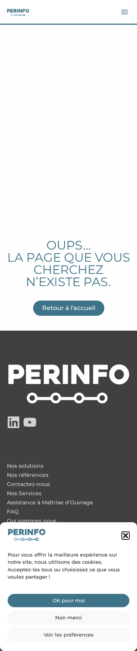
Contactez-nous (28, 484)
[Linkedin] (13, 422)
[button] (125, 535)
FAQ (13, 512)
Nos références (27, 475)
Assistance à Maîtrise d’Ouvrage (50, 503)
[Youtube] (30, 422)
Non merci (68, 617)
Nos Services (24, 494)
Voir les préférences (69, 635)
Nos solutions (25, 466)
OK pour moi (69, 600)
